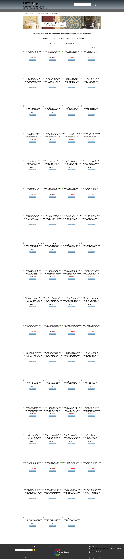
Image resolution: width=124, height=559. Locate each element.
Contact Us (93, 546)
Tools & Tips (97, 10)
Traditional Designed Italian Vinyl (43, 13)
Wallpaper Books (43, 10)
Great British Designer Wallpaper (65, 10)
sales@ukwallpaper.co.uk (41, 8)
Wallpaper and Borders (33, 10)
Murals (75, 10)
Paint (79, 10)
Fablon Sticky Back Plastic (87, 10)
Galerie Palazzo (55, 13)
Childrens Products (52, 10)
